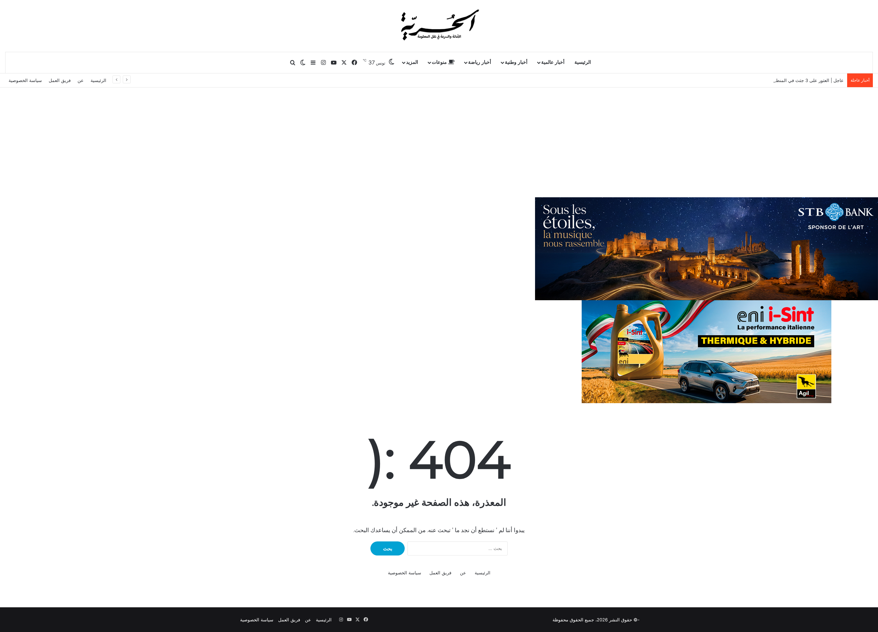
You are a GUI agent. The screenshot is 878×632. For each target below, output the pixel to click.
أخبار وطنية (516, 62)
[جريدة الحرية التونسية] (439, 26)
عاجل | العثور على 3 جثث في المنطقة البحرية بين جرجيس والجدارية (779, 80)
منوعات (440, 62)
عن (81, 80)
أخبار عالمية (553, 62)
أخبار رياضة (479, 62)
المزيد (412, 62)
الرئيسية (582, 62)
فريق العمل (60, 80)
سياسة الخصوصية (25, 80)
